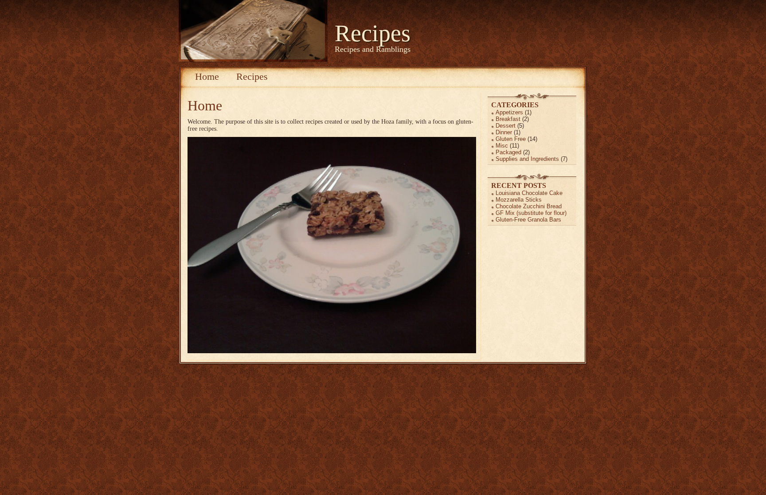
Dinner (504, 132)
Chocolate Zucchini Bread (529, 206)
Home (207, 76)
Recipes (372, 33)
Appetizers (509, 112)
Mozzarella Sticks (519, 199)
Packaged (508, 152)
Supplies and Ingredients (527, 159)
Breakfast (508, 119)
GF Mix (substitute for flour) (531, 213)
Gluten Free (511, 139)
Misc (502, 145)
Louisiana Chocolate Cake (529, 193)
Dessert (506, 125)
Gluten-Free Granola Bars (528, 219)
